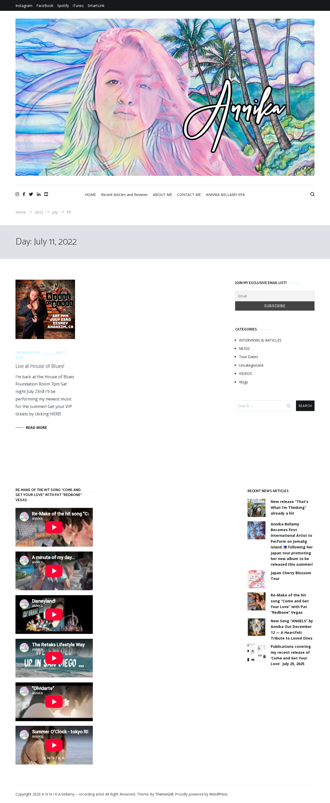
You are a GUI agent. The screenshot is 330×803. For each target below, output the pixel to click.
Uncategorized (27, 352)
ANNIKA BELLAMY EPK (225, 194)
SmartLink (96, 5)
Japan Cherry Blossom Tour (291, 575)
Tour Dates (248, 356)
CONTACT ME (189, 194)
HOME (90, 194)
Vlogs (243, 382)
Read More (36, 427)
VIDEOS (245, 373)
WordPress (218, 794)
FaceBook (44, 5)
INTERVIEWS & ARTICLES (260, 340)
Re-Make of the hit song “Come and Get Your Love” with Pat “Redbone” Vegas (290, 604)
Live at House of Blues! (39, 366)
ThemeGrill (164, 794)
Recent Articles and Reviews (124, 194)
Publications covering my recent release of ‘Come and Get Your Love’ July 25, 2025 (291, 655)
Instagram (23, 5)
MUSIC (244, 348)
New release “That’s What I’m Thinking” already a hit (289, 507)
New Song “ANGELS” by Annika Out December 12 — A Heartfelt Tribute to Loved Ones (292, 629)
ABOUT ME (162, 194)
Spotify (63, 5)
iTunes (78, 5)
